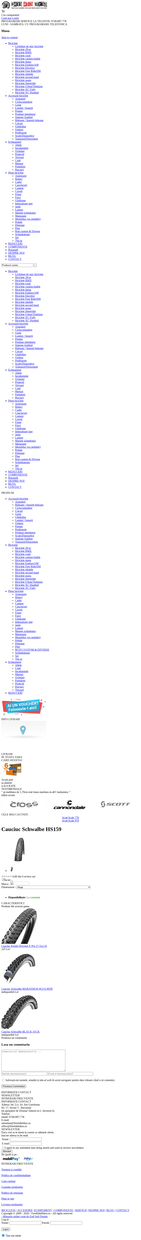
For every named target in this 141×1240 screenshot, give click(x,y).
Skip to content (9, 37)
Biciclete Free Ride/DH (28, 71)
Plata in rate (7, 1198)
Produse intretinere (25, 114)
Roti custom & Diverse (27, 231)
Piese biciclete (16, 172)
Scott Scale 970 (70, 820)
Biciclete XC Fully (25, 89)
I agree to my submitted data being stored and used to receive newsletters (44, 1147)
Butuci (18, 178)
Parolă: (46, 1222)
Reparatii (13, 249)
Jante (18, 206)
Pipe (17, 228)
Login (15, 18)
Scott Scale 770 (70, 817)
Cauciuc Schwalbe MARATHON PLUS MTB (27, 988)
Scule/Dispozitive (24, 135)
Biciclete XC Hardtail (27, 92)
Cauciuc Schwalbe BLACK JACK (20, 1031)
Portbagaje (21, 132)
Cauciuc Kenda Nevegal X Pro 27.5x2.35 (24, 946)
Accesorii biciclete (18, 95)
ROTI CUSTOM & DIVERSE (32, 649)
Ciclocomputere (23, 101)
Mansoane (20, 215)
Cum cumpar (8, 1181)
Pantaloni (20, 166)
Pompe (19, 111)
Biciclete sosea (23, 80)
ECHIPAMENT (43, 1210)
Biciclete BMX (23, 52)
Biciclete (13, 43)
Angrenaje (20, 175)
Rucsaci (19, 169)
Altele (18, 145)
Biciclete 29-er (23, 49)
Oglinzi (19, 129)
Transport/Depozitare (26, 138)
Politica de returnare (12, 1192)
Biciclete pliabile (24, 74)
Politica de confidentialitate (16, 1175)
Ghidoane (20, 200)
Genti (18, 104)
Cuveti (18, 191)
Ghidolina (20, 126)
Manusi (19, 163)
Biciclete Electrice (25, 67)
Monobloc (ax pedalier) (28, 219)
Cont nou (6, 18)
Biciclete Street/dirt (25, 83)
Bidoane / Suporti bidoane (29, 120)
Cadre (18, 182)
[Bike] (24, 8)
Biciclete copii (23, 55)
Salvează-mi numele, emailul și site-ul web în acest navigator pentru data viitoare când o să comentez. (60, 1080)
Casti (18, 160)
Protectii (19, 154)
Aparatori (20, 98)
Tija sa (18, 240)
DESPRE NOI (16, 252)
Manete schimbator (25, 212)
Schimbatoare (22, 234)
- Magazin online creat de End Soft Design (24, 1216)
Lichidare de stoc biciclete (29, 46)
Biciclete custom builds (27, 58)
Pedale (18, 222)
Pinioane (20, 225)
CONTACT (14, 259)
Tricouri (19, 157)
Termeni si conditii (11, 1169)
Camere (19, 188)
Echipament (14, 141)
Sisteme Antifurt (24, 117)
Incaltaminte (21, 148)
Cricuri (19, 123)
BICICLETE (8, 1210)
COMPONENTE (18, 246)
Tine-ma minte (13, 1235)
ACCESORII (24, 1210)
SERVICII (80, 1210)
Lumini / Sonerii (24, 108)
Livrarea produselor (12, 1204)
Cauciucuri (21, 185)
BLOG (12, 256)
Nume (5, 1139)
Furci (18, 197)
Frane (18, 194)
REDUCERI (15, 243)
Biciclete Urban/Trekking (29, 86)
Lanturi (19, 209)
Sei (17, 237)
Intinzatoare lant (23, 203)
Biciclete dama (23, 61)
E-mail (5, 1143)
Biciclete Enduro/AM (27, 64)
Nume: (5, 1222)
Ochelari (19, 151)
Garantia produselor (12, 1187)
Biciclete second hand (27, 77)
